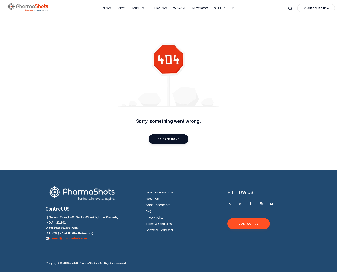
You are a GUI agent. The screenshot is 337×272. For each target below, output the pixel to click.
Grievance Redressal (159, 230)
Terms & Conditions (159, 224)
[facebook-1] (250, 204)
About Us (152, 198)
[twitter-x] (239, 204)
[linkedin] (229, 204)
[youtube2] (271, 204)
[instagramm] (261, 204)
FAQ (148, 211)
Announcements (158, 204)
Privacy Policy (154, 217)
